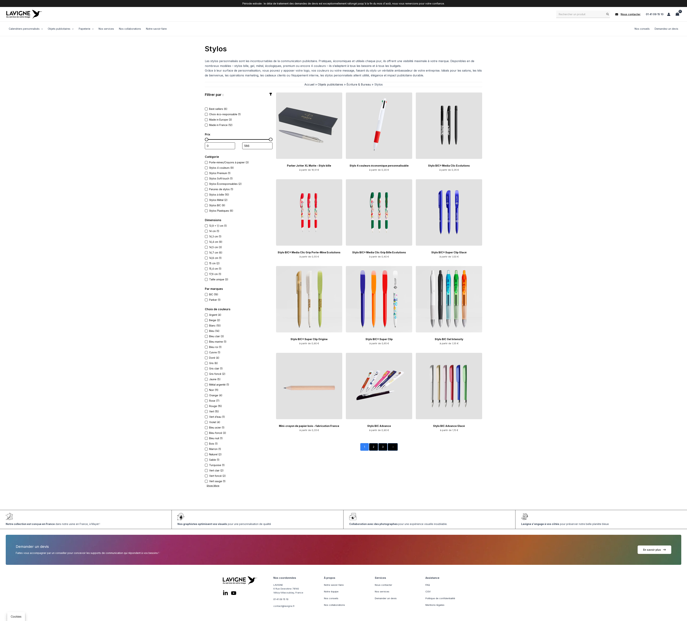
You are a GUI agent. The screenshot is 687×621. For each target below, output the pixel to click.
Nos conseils (331, 598)
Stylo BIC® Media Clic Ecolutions (449, 165)
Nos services (382, 591)
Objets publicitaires (330, 84)
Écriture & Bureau (359, 84)
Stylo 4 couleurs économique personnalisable (379, 165)
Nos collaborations (334, 604)
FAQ (427, 584)
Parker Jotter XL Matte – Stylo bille (309, 165)
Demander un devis (386, 598)
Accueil (309, 84)
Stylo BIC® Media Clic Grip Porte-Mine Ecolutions (309, 252)
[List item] (225, 593)
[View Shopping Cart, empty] (677, 14)
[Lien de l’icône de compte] (668, 14)
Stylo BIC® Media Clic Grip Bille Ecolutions (379, 252)
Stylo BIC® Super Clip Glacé (449, 252)
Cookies (16, 616)
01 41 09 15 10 (655, 14)
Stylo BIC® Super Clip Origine (309, 339)
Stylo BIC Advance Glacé (449, 425)
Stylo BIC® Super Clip (379, 339)
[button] (627, 14)
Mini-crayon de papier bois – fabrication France (309, 425)
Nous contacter (383, 584)
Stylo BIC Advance (379, 425)
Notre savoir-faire (334, 584)
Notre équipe (331, 591)
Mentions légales (434, 604)
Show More (213, 485)
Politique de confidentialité (440, 598)
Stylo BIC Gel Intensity (449, 339)
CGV (428, 591)
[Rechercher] (608, 14)
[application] (41, 28)
